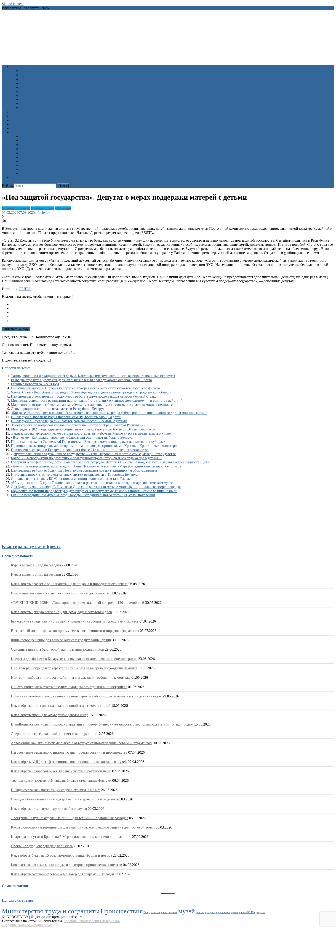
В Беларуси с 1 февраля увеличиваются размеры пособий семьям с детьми (69, 421)
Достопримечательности (39, 169)
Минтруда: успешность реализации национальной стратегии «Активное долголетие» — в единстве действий (97, 400)
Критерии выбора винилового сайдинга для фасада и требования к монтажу (71, 677)
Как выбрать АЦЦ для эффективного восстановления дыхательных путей (69, 762)
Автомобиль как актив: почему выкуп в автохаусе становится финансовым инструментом (81, 743)
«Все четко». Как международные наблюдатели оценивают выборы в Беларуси (73, 437)
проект (234, 912)
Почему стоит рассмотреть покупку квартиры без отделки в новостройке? (69, 687)
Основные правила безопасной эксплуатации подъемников (57, 649)
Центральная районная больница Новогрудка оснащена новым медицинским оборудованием (84, 470)
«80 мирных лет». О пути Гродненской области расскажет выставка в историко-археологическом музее (92, 483)
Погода (16, 120)
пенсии (200, 912)
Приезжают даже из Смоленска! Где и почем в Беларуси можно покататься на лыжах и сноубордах (88, 441)
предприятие (223, 912)
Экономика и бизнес (36, 104)
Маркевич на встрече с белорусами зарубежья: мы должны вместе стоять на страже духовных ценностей (93, 404)
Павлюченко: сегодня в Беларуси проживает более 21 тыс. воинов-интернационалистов (80, 450)
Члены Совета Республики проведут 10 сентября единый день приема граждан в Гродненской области (91, 392)
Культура (27, 75)
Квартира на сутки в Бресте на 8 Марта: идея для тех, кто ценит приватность (71, 837)
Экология (27, 99)
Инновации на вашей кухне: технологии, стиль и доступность (60, 593)
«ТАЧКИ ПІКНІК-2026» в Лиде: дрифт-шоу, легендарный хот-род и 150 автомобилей (77, 602)
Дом (23, 95)
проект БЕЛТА (247, 912)
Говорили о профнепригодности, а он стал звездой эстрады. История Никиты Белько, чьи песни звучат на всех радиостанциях (110, 462)
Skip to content (13, 4)
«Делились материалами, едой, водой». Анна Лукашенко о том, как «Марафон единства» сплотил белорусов (96, 466)
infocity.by (42, 212)
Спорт (25, 91)
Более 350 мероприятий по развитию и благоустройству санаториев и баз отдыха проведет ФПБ (86, 458)
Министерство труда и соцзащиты (50, 911)
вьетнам (155, 912)
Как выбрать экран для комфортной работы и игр (49, 715)
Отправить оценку (16, 329)
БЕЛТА (25, 289)
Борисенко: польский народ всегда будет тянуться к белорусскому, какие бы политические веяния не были (94, 491)
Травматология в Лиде (37, 136)
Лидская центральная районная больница (52, 141)
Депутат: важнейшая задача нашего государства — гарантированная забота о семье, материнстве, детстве (93, 454)
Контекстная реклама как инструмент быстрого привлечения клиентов (66, 865)
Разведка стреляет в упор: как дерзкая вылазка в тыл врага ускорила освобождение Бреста (81, 380)
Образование (30, 79)
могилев (172, 912)
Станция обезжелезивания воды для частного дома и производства (63, 799)
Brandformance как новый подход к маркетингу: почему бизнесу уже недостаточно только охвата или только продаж (102, 724)
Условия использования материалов (92, 921)
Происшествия (31, 87)
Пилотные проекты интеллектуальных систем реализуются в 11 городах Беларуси (75, 474)
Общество (28, 83)
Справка (17, 132)
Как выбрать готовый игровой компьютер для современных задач (62, 874)
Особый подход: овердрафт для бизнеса (42, 846)
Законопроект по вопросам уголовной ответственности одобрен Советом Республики (78, 425)
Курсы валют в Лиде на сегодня (36, 565)
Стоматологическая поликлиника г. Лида (52, 161)
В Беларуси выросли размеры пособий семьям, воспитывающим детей (66, 417)
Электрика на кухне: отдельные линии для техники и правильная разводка (69, 818)
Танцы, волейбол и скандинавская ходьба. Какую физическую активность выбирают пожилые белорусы (93, 376)
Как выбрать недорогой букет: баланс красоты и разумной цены (61, 771)
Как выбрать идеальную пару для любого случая (49, 808)
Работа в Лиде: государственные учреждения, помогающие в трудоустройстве (81, 165)
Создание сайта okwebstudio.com (27, 925)
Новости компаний (35, 108)
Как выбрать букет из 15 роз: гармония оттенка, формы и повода (61, 855)
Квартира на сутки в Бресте (31, 546)
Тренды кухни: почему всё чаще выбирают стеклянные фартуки (61, 780)
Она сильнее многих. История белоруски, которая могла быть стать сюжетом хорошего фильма (85, 388)
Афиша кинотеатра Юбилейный (36, 112)
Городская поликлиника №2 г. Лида (48, 149)
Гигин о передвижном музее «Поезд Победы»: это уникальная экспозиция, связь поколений (83, 495)
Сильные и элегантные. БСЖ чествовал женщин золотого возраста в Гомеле (71, 478)
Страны (26, 173)
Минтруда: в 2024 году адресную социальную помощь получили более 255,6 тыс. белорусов (83, 429)
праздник (210, 912)
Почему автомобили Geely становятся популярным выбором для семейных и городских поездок (86, 696)
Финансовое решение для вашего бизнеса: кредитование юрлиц (61, 640)
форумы (260, 912)
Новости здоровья (16, 208)
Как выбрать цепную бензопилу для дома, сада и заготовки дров (61, 612)
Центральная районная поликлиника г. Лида (55, 153)
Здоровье (27, 71)
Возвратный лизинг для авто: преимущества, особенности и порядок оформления (75, 631)
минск (164, 912)
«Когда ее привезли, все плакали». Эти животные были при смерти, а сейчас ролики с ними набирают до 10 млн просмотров (109, 413)
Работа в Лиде (22, 116)
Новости (17, 67)
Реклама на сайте (24, 177)
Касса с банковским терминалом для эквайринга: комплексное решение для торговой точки (83, 827)
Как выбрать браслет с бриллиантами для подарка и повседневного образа (69, 584)
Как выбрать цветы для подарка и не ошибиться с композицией (60, 705)
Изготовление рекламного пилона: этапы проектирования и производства (69, 752)
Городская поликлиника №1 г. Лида (48, 145)
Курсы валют (21, 128)
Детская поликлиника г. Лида (43, 157)
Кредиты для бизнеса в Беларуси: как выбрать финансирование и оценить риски (74, 659)
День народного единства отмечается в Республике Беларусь (58, 409)
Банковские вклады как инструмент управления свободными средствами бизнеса (75, 621)
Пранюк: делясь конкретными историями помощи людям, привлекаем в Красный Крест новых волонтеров (95, 446)
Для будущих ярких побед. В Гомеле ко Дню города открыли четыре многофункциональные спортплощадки (96, 487)
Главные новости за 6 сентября (35, 384)
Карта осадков (22, 124)
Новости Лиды (42, 208)
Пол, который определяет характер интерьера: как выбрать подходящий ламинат (74, 668)
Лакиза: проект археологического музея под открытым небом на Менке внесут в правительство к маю (91, 433)
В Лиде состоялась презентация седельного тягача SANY (55, 790)
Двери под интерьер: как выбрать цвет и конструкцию (53, 734)
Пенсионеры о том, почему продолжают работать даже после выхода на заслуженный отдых (83, 396)
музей (186, 911)
